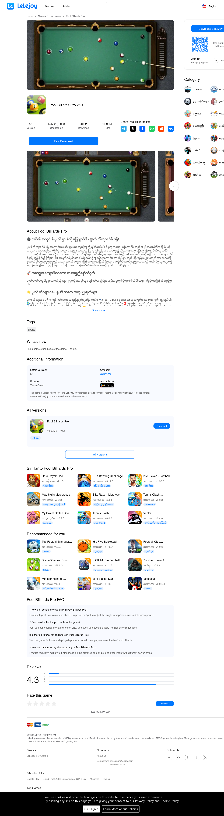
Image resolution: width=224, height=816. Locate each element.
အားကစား (56, 16)
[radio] (30, 703)
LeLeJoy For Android (37, 755)
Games (42, 16)
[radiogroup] (42, 703)
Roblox (106, 778)
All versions (100, 454)
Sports (31, 329)
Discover (50, 6)
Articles (66, 6)
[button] (174, 186)
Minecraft (94, 778)
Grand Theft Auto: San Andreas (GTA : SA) (64, 778)
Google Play (33, 778)
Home (30, 16)
